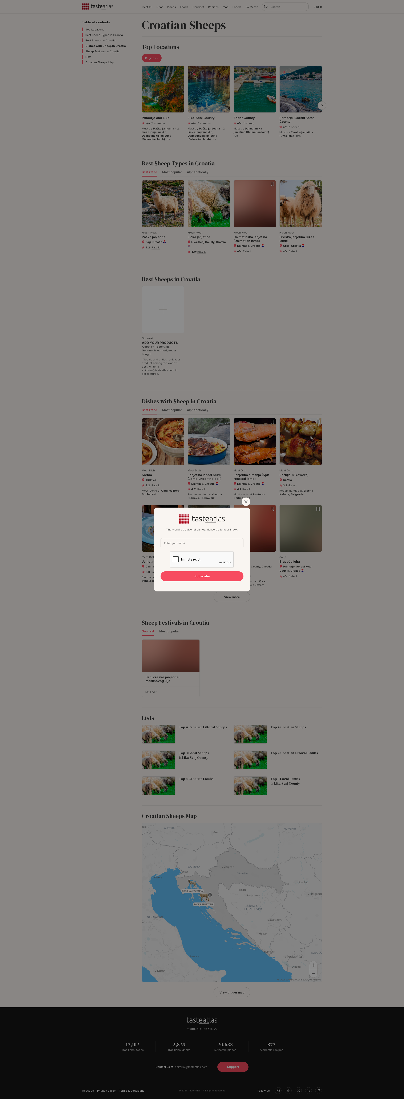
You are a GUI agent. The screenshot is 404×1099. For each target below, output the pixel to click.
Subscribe (202, 576)
